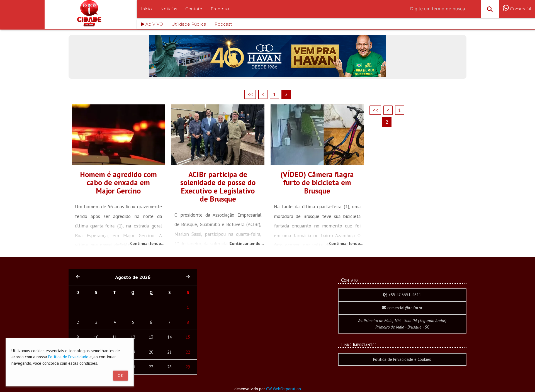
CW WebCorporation (283, 388)
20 (151, 352)
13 (151, 337)
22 (188, 352)
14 (169, 337)
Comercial (520, 8)
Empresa (220, 8)
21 (169, 352)
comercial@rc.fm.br (404, 307)
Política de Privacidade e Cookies (402, 359)
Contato (193, 8)
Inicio (146, 8)
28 (169, 366)
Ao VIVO (153, 24)
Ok (120, 375)
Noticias (168, 8)
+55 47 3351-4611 (404, 294)
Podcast (223, 24)
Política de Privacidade (68, 356)
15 (188, 337)
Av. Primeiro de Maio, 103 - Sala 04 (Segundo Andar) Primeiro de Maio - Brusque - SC (402, 324)
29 (188, 366)
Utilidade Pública (188, 24)
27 (151, 366)
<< (250, 94)
